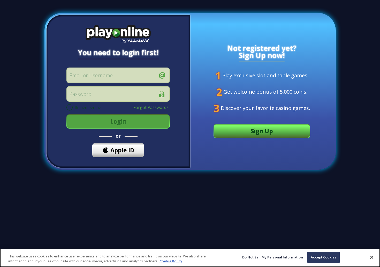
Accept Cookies (323, 257)
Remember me (88, 108)
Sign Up (262, 131)
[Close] (371, 257)
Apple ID (122, 150)
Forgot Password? (150, 107)
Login (118, 121)
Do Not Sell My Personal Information (272, 257)
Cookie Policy (170, 261)
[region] (190, 258)
